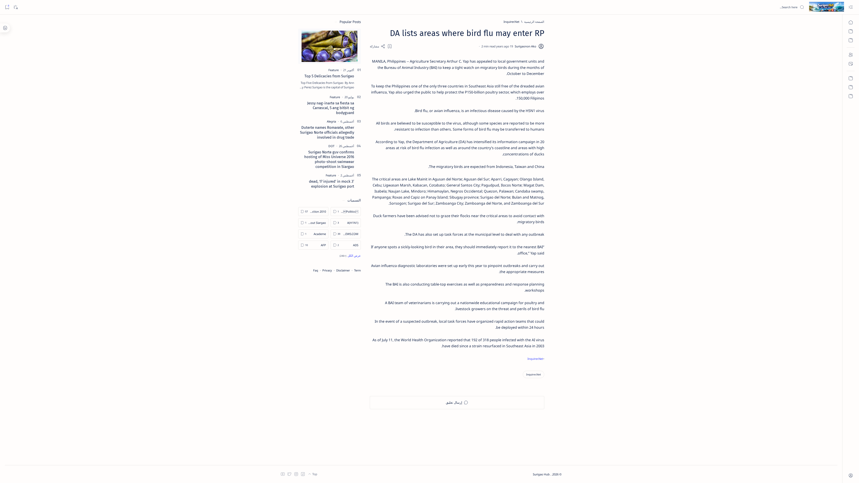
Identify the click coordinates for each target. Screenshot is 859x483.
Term (357, 270)
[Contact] (851, 63)
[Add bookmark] (389, 46)
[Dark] (15, 7)
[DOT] (331, 146)
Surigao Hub (541, 474)
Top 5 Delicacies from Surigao (329, 76)
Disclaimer (343, 270)
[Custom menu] (851, 78)
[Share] (377, 46)
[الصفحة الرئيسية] (851, 22)
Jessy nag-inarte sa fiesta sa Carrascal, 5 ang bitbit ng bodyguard (330, 108)
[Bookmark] (7, 7)
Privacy (327, 270)
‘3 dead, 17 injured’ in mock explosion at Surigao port (331, 184)
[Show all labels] (350, 255)
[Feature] (333, 70)
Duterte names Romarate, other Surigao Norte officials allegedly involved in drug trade (327, 132)
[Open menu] (851, 7)
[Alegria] (331, 121)
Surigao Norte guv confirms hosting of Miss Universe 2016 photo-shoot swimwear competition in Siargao (329, 159)
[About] (851, 54)
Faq (315, 270)
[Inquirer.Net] (533, 374)
